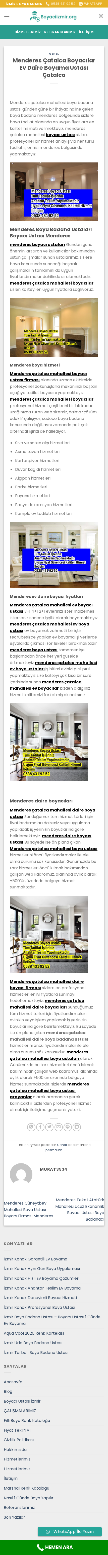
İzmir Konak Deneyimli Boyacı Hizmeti (40, 1298)
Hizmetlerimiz (28, 32)
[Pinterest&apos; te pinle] (68, 1127)
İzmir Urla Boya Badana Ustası (33, 1343)
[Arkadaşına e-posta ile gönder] (59, 1127)
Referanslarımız (60, 32)
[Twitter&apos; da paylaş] (49, 1127)
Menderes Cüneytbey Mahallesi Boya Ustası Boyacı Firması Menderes (28, 1209)
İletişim (86, 32)
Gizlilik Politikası (19, 1440)
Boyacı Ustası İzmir (22, 1401)
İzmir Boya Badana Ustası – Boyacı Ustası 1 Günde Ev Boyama (52, 1320)
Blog (8, 1391)
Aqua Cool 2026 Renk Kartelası (34, 1333)
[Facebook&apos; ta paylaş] (40, 1127)
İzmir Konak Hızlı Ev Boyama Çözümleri (41, 1278)
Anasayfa (13, 1382)
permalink (53, 1150)
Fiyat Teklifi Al (17, 1430)
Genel (54, 54)
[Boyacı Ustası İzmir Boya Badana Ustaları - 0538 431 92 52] (54, 16)
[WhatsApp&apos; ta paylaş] (31, 1127)
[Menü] (7, 16)
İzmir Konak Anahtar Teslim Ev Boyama (42, 1288)
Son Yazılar (14, 1517)
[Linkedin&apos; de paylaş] (77, 1127)
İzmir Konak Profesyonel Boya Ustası (39, 1307)
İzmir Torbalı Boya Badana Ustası (36, 1352)
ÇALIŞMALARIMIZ (20, 1411)
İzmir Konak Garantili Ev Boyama (35, 1259)
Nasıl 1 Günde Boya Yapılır (28, 1498)
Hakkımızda (15, 1449)
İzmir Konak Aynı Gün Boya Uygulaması (42, 1268)
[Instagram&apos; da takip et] (101, 16)
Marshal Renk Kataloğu (26, 1488)
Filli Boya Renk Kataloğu (27, 1420)
